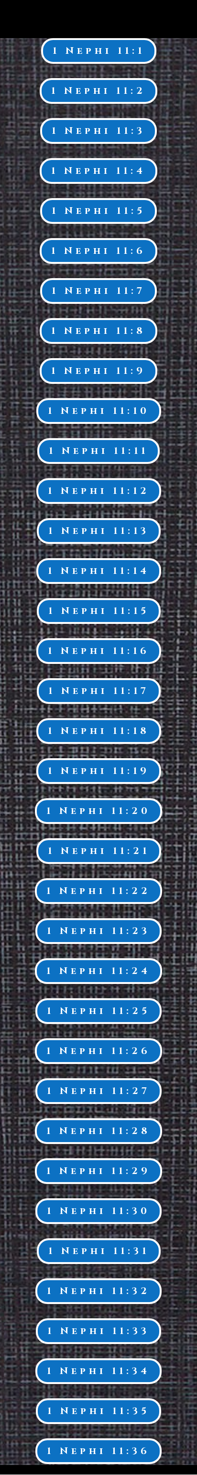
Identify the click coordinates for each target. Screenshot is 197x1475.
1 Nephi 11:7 (98, 290)
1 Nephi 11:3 (98, 130)
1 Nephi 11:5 (98, 210)
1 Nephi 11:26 (98, 1050)
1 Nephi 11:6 (98, 250)
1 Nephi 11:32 (98, 1290)
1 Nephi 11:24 (98, 970)
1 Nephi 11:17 (98, 690)
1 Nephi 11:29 (98, 1170)
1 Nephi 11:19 (99, 770)
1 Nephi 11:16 (99, 650)
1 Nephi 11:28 (98, 1130)
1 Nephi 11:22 (98, 890)
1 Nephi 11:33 (98, 1330)
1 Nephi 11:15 (98, 610)
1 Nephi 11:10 (99, 410)
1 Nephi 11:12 (99, 490)
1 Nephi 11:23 (98, 930)
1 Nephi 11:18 (99, 730)
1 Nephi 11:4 (98, 170)
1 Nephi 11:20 (98, 810)
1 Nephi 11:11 (98, 450)
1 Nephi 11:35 (98, 1411)
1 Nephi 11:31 (98, 1250)
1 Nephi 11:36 (98, 1451)
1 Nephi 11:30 (98, 1210)
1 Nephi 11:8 (98, 330)
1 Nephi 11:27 (98, 1090)
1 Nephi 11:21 (99, 850)
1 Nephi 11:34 (98, 1371)
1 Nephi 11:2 (98, 90)
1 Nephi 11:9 (98, 370)
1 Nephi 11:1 (99, 50)
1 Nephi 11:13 (98, 530)
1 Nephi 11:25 (98, 1010)
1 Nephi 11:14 (99, 570)
